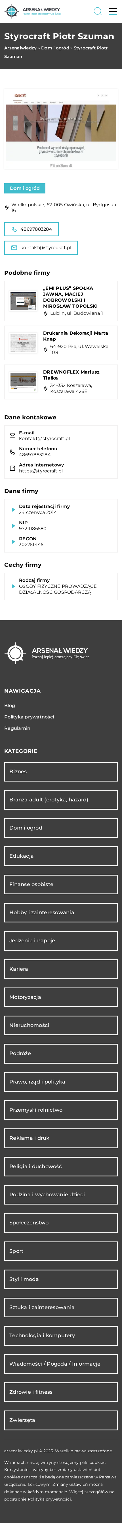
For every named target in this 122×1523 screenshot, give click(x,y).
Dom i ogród (25, 188)
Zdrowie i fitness (30, 1392)
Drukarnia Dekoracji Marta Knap (75, 336)
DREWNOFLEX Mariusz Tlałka (71, 375)
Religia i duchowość (35, 1166)
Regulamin (17, 728)
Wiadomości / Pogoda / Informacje (54, 1364)
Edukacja (21, 856)
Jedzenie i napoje (32, 940)
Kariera (18, 969)
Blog (9, 705)
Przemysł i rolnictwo (35, 1110)
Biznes (18, 771)
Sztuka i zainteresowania (42, 1307)
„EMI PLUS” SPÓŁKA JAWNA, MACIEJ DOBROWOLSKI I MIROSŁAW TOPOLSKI (70, 297)
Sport (16, 1251)
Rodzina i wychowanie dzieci (47, 1194)
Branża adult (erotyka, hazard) (49, 800)
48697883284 (36, 229)
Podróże (20, 1053)
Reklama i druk (29, 1138)
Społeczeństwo (29, 1223)
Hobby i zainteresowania (41, 912)
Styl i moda (24, 1279)
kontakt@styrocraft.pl (45, 247)
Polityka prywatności (29, 717)
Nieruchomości (29, 1025)
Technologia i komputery (42, 1335)
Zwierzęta (22, 1420)
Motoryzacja (25, 997)
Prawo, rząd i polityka (37, 1082)
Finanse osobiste (31, 884)
